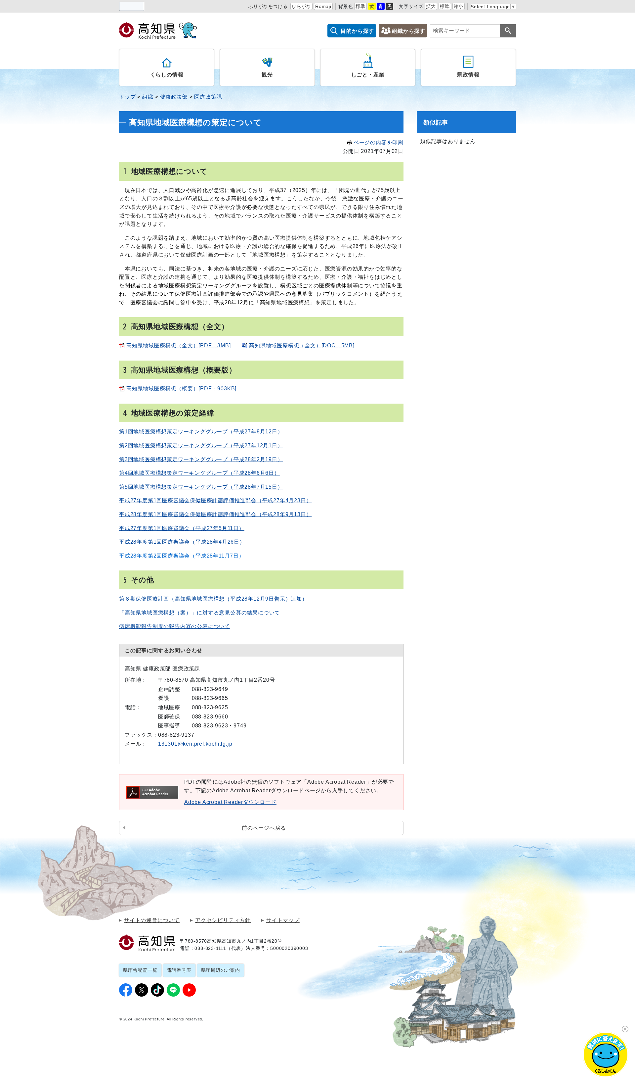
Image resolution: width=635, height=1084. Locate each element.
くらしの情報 (167, 74)
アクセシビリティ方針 (223, 920)
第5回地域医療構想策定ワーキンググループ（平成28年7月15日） (201, 487)
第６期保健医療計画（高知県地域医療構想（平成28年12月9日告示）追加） (213, 599)
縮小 (459, 6)
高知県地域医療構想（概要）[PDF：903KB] (181, 388)
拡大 (431, 6)
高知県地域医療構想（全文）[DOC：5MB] (302, 345)
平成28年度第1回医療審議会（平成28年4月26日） (182, 542)
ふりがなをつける (267, 6)
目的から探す (357, 30)
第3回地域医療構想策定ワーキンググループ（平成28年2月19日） (201, 459)
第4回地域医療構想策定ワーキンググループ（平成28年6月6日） (199, 473)
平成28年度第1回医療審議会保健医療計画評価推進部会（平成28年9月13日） (215, 514)
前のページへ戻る (264, 828)
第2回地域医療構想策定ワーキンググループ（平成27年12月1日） (201, 445)
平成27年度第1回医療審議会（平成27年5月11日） (181, 528)
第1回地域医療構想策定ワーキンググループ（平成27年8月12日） (201, 431)
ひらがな (301, 6)
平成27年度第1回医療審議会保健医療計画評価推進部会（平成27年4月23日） (215, 500)
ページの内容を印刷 (378, 142)
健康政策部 (174, 97)
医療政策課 (208, 97)
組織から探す (408, 30)
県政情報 (468, 74)
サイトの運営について (152, 920)
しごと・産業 (368, 74)
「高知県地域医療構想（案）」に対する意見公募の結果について (199, 613)
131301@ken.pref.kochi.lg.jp (195, 744)
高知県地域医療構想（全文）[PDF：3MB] (178, 345)
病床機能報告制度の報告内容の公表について (174, 626)
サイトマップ (283, 920)
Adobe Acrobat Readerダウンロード (230, 802)
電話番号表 (179, 970)
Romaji (323, 6)
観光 (267, 74)
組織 (147, 97)
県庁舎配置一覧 (140, 970)
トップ (127, 97)
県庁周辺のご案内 (220, 970)
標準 (360, 6)
